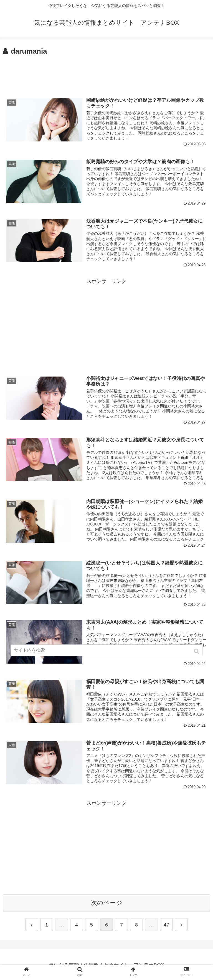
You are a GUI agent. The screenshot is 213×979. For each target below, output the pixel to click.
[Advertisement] (106, 72)
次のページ (106, 902)
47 (166, 925)
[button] (197, 651)
